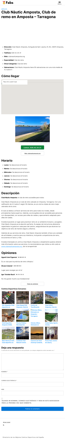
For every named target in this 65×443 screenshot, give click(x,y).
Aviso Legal (6, 422)
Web (2, 389)
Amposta (4, 9)
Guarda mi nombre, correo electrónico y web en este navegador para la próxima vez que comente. (30, 402)
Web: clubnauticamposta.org (32, 153)
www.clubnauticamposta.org (11, 246)
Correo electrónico (9, 380)
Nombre (4, 371)
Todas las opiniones (32, 284)
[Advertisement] (32, 33)
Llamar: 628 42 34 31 (32, 147)
